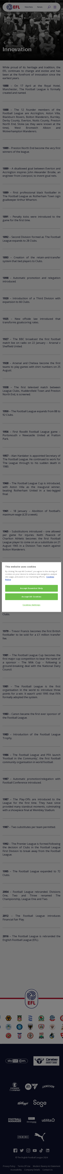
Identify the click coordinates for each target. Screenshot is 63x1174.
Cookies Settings (31, 605)
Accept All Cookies (31, 596)
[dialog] (32, 587)
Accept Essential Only (31, 588)
